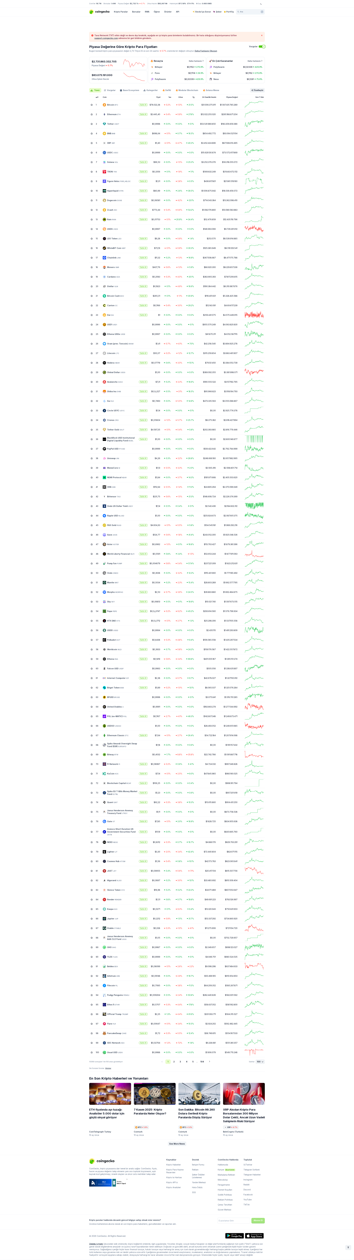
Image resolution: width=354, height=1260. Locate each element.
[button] (177, 1144)
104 (202, 1061)
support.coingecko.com (106, 38)
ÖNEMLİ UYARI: (96, 1244)
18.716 (98, 3)
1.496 (113, 3)
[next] (209, 1062)
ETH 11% (190, 3)
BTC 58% (182, 3)
